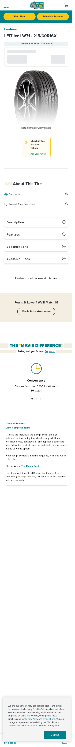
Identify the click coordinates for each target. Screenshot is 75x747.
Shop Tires (19, 16)
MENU (6, 7)
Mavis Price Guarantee (36, 311)
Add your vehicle (38, 154)
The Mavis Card (30, 466)
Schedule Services (53, 16)
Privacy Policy (31, 719)
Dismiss (55, 734)
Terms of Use (49, 719)
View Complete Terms (18, 427)
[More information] (66, 193)
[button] (32, 399)
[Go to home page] (36, 5)
